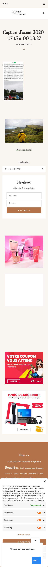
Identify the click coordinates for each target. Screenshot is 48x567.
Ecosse (39, 473)
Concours (39, 468)
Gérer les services (24, 534)
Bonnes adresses (29, 468)
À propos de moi (24, 149)
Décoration (32, 473)
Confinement (8, 474)
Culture (15, 473)
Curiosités (23, 473)
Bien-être (19, 468)
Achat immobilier (14, 461)
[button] (45, 481)
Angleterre (36, 461)
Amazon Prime (26, 462)
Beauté (10, 467)
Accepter (24, 542)
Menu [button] (5, 4)
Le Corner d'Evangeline (18, 13)
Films (32, 478)
